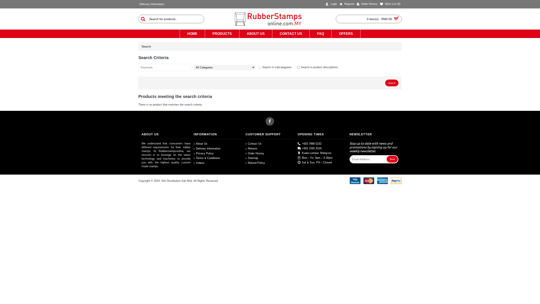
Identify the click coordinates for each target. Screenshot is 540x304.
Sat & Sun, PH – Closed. (317, 162)
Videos (200, 162)
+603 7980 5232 (311, 143)
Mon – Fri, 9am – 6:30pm (317, 157)
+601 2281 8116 (311, 148)
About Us (201, 143)
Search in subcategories (277, 67)
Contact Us (255, 143)
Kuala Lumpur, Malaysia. (317, 153)
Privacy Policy (205, 153)
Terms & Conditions (208, 158)
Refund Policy (256, 162)
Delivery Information (208, 148)
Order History (256, 153)
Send (392, 159)
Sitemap (253, 158)
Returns (252, 148)
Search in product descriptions (319, 67)
